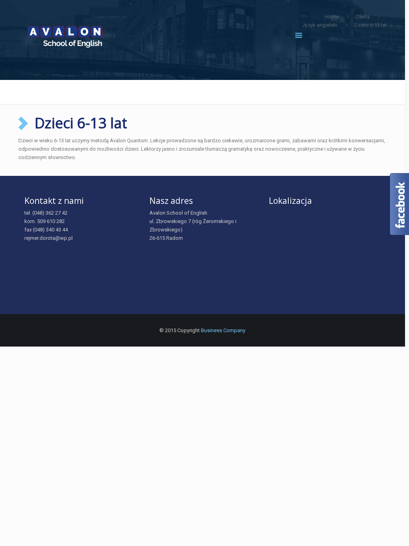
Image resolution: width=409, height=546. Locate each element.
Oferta (362, 17)
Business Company (223, 330)
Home (332, 17)
